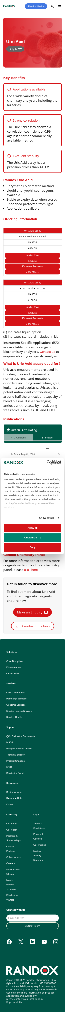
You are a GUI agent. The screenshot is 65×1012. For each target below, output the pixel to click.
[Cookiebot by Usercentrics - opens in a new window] (46, 462)
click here (31, 570)
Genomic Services (16, 704)
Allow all (33, 527)
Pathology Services (16, 698)
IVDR (9, 767)
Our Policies (39, 844)
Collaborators (13, 857)
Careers (10, 863)
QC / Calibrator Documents (20, 736)
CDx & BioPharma (15, 692)
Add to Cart (32, 255)
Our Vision (11, 829)
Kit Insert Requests (32, 266)
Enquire (32, 260)
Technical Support (15, 754)
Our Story (11, 823)
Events (10, 804)
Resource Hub (14, 798)
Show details (46, 517)
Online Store (13, 673)
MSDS (9, 742)
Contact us (47, 351)
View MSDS (32, 271)
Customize (30, 537)
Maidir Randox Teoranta (11, 884)
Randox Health (36, 6)
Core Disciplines (14, 661)
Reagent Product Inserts (19, 748)
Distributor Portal (15, 773)
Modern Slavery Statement (38, 855)
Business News (14, 792)
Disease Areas (14, 667)
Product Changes (15, 760)
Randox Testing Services (19, 711)
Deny (33, 547)
